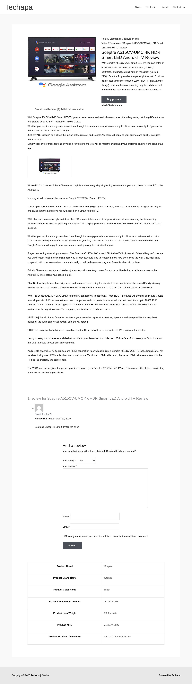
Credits (45, 675)
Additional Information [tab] (72, 109)
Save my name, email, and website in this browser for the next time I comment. (106, 536)
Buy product (114, 99)
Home (104, 38)
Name (67, 516)
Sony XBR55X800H (79, 198)
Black (107, 589)
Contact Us (179, 7)
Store (138, 7)
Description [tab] (41, 109)
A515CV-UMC (111, 601)
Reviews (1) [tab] (53, 109)
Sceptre (108, 566)
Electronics (151, 7)
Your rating (69, 460)
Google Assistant (44, 130)
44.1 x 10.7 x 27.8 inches (117, 636)
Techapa (19, 7)
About (165, 7)
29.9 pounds (110, 613)
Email (66, 526)
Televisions (115, 43)
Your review (70, 466)
